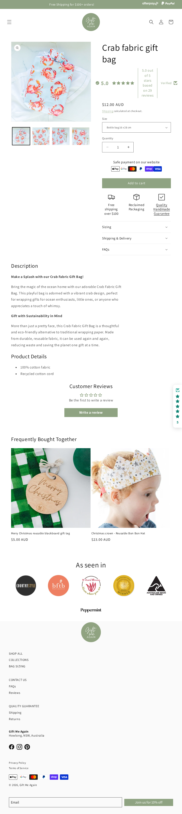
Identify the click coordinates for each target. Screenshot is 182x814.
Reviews (14, 693)
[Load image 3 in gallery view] (61, 136)
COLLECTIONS (19, 660)
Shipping (107, 111)
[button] (9, 22)
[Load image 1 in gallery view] (21, 136)
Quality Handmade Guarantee (161, 209)
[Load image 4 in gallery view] (81, 136)
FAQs (12, 686)
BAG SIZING (17, 666)
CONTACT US (18, 680)
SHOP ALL (16, 654)
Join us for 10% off (148, 802)
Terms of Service (19, 768)
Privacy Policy (17, 762)
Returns (14, 719)
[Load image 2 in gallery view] (41, 136)
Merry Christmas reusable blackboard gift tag (40, 533)
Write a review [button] (91, 412)
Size (104, 119)
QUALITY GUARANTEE (24, 706)
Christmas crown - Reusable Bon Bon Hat (118, 533)
